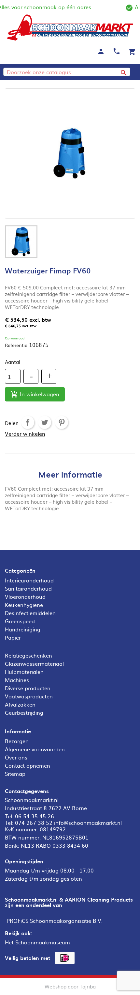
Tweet (44, 422)
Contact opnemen (27, 765)
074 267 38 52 (33, 822)
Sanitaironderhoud (28, 588)
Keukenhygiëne (24, 605)
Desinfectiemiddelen (30, 613)
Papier (13, 637)
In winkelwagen (34, 394)
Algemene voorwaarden (35, 749)
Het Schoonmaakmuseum (37, 942)
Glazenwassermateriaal (34, 663)
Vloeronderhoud (25, 596)
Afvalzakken (20, 704)
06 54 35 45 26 (34, 816)
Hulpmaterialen (24, 672)
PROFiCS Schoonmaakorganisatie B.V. (55, 920)
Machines (17, 680)
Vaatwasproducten (29, 696)
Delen (27, 422)
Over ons (16, 757)
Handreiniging (22, 629)
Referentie (16, 345)
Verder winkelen (25, 433)
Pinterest (61, 422)
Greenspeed (20, 621)
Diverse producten (27, 688)
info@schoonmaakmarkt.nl (88, 822)
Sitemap (15, 773)
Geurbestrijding (24, 712)
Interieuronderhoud (29, 580)
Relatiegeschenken (28, 655)
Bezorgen (17, 741)
